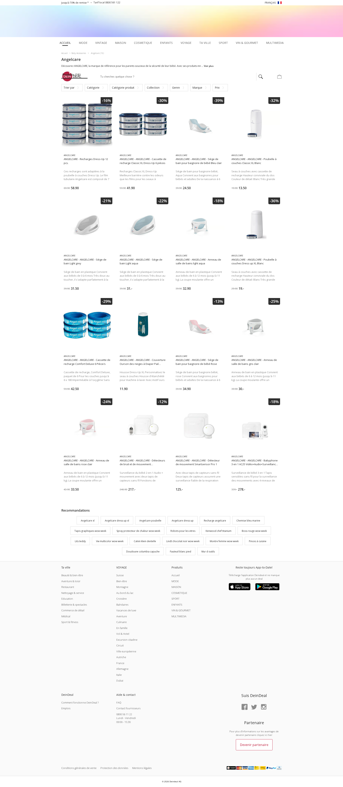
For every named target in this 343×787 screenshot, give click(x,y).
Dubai (119, 680)
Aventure (121, 616)
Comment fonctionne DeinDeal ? (80, 702)
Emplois (65, 708)
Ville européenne (126, 651)
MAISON (176, 587)
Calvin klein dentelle (145, 541)
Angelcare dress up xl (117, 520)
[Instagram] (264, 707)
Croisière (121, 598)
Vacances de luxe (126, 610)
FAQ (118, 702)
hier (270, 735)
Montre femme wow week (224, 541)
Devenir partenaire (254, 745)
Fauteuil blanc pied (180, 551)
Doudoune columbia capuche (143, 551)
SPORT (175, 598)
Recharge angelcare (215, 520)
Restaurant (67, 587)
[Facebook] (245, 707)
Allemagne (122, 669)
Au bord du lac (124, 593)
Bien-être (121, 581)
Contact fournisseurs (128, 708)
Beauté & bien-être (72, 575)
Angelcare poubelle (150, 520)
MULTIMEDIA (179, 616)
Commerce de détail (72, 610)
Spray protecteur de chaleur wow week (138, 531)
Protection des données (114, 768)
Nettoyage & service (72, 593)
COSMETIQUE (179, 593)
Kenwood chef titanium (218, 531)
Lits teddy (80, 541)
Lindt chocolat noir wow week (182, 541)
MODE (175, 581)
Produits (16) (71, 75)
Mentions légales (142, 768)
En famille (121, 628)
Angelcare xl (87, 520)
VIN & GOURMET (181, 610)
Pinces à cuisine (257, 541)
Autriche (121, 657)
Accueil (176, 575)
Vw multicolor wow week (109, 541)
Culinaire (121, 622)
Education (67, 598)
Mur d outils (208, 551)
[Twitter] (254, 707)
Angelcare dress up (183, 520)
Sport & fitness (69, 622)
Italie (119, 675)
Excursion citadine (126, 639)
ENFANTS (177, 604)
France (120, 663)
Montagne (122, 587)
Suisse (120, 575)
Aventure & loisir (70, 581)
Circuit (120, 645)
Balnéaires (122, 604)
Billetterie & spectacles (74, 604)
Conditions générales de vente (78, 768)
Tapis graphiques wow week (90, 531)
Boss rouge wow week (254, 531)
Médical (65, 616)
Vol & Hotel (122, 634)
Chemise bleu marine (248, 520)
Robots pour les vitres (183, 531)
